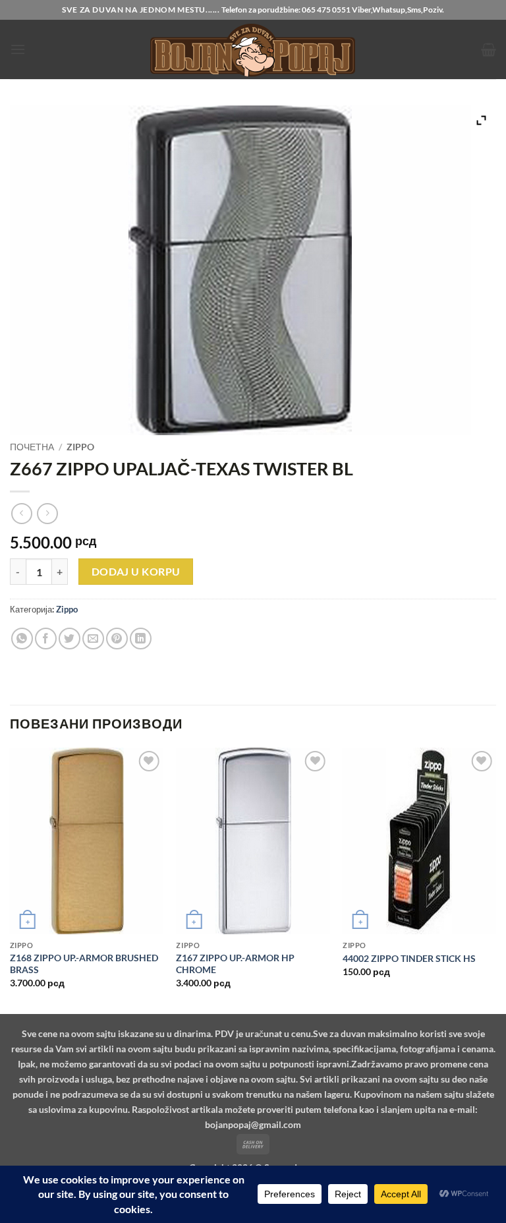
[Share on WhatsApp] (22, 638)
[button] (18, 49)
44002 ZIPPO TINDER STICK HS (409, 958)
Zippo (80, 447)
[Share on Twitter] (69, 638)
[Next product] (21, 513)
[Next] (495, 879)
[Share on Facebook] (46, 638)
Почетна (32, 447)
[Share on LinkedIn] (141, 638)
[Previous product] (47, 513)
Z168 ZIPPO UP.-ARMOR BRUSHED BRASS (84, 964)
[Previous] (10, 879)
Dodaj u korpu (136, 572)
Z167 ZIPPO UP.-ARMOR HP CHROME (235, 964)
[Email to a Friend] (93, 638)
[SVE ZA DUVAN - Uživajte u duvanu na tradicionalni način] (253, 49)
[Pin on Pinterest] (117, 638)
